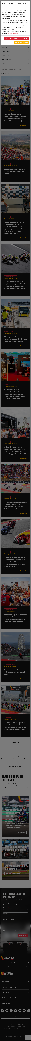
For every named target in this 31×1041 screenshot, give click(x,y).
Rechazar (25, 38)
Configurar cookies (21, 42)
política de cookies (13, 33)
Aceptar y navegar (12, 38)
